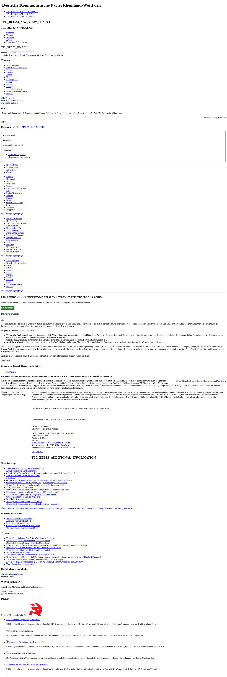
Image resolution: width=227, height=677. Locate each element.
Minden (9, 195)
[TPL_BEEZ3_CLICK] (29, 127)
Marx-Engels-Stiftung (15, 233)
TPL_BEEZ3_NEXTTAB (12, 214)
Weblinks (10, 37)
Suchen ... (5, 52)
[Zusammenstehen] (9, 103)
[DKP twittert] (7, 98)
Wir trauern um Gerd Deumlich (19, 518)
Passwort (7, 140)
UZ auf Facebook (13, 249)
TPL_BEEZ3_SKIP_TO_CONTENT (22, 12)
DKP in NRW (12, 165)
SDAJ (8, 242)
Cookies (9, 172)
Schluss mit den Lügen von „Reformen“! (23, 619)
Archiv (9, 40)
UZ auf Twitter (12, 252)
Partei (22, 55)
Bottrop (9, 177)
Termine (9, 35)
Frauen (9, 70)
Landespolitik (12, 79)
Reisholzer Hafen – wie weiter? (19, 523)
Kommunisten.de (13, 226)
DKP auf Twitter (13, 221)
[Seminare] (12, 574)
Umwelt (9, 94)
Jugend (9, 75)
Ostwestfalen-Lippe (14, 203)
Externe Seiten (12, 167)
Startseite (10, 33)
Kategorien (11, 170)
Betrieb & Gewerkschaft (16, 68)
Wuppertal (10, 210)
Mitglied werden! (13, 237)
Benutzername (9, 135)
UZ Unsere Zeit (12, 247)
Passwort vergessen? (16, 154)
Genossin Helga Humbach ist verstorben (23, 525)
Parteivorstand (12, 240)
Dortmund (10, 179)
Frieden (9, 72)
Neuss (8, 200)
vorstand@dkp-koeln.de (41, 443)
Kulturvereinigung (14, 230)
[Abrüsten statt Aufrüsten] (12, 594)
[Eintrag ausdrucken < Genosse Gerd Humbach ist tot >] (11, 372)
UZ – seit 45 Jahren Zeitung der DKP (22, 528)
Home (16, 55)
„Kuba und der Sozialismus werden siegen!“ (24, 642)
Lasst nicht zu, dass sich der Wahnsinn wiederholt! (27, 665)
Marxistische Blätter (14, 235)
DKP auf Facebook (14, 219)
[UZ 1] (4, 122)
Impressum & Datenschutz (17, 42)
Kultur (9, 77)
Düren (9, 181)
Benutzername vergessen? (19, 157)
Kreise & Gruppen (14, 284)
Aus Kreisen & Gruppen (16, 91)
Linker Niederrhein (14, 193)
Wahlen (9, 275)
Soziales (9, 84)
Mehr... (94, 302)
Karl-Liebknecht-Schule (16, 188)
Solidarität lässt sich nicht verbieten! (21, 653)
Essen (8, 186)
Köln (8, 191)
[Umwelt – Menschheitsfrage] (67, 508)
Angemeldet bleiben (11, 145)
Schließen (6, 361)
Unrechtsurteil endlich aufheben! (19, 631)
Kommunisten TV (13, 228)
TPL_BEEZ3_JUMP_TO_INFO (20, 16)
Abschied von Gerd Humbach (18, 521)
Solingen (10, 207)
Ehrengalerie (31, 55)
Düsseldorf (10, 184)
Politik (9, 82)
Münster (9, 198)
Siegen (9, 205)
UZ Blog (10, 245)
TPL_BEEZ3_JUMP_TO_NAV (19, 14)
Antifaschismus (12, 65)
